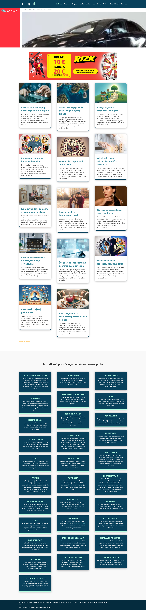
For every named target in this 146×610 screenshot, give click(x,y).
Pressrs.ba (110, 433)
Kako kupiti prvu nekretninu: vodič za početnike (107, 161)
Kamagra (110, 501)
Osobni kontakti (73, 414)
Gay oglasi (35, 559)
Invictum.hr (111, 452)
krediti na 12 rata (81, 524)
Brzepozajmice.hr (73, 557)
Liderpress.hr (111, 375)
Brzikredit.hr (35, 540)
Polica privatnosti (45, 607)
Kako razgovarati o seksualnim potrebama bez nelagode (73, 316)
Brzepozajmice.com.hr (73, 538)
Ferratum (73, 519)
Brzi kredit (73, 499)
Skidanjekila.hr (35, 501)
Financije (67, 4)
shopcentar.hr (110, 476)
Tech (104, 4)
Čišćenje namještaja (35, 579)
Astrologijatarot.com (35, 375)
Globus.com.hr (110, 519)
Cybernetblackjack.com (73, 395)
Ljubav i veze (90, 4)
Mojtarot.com (35, 420)
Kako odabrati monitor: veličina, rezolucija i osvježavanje (33, 260)
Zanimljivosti (114, 4)
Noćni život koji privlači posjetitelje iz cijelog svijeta (71, 110)
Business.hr (73, 375)
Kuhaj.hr (35, 399)
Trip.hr (35, 478)
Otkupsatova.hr (35, 439)
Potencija (73, 478)
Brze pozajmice (65, 541)
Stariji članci (25, 342)
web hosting (73, 435)
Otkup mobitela (111, 557)
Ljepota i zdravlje (78, 4)
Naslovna (59, 4)
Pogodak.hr (111, 416)
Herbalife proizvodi (110, 538)
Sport (99, 4)
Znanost (124, 4)
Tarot (35, 459)
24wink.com (73, 459)
